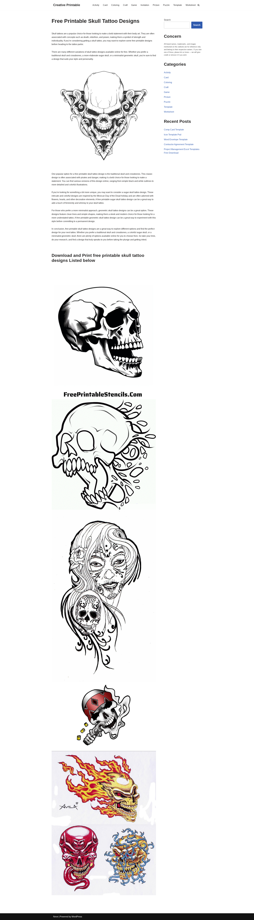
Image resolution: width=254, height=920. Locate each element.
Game (134, 5)
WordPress (77, 917)
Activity (95, 5)
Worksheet (191, 5)
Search (167, 20)
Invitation (145, 5)
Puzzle (166, 5)
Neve (55, 917)
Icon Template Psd (172, 135)
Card (105, 5)
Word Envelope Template (176, 139)
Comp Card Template (174, 129)
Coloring (115, 5)
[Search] (198, 5)
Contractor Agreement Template (179, 144)
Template (177, 5)
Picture (156, 5)
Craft (125, 5)
